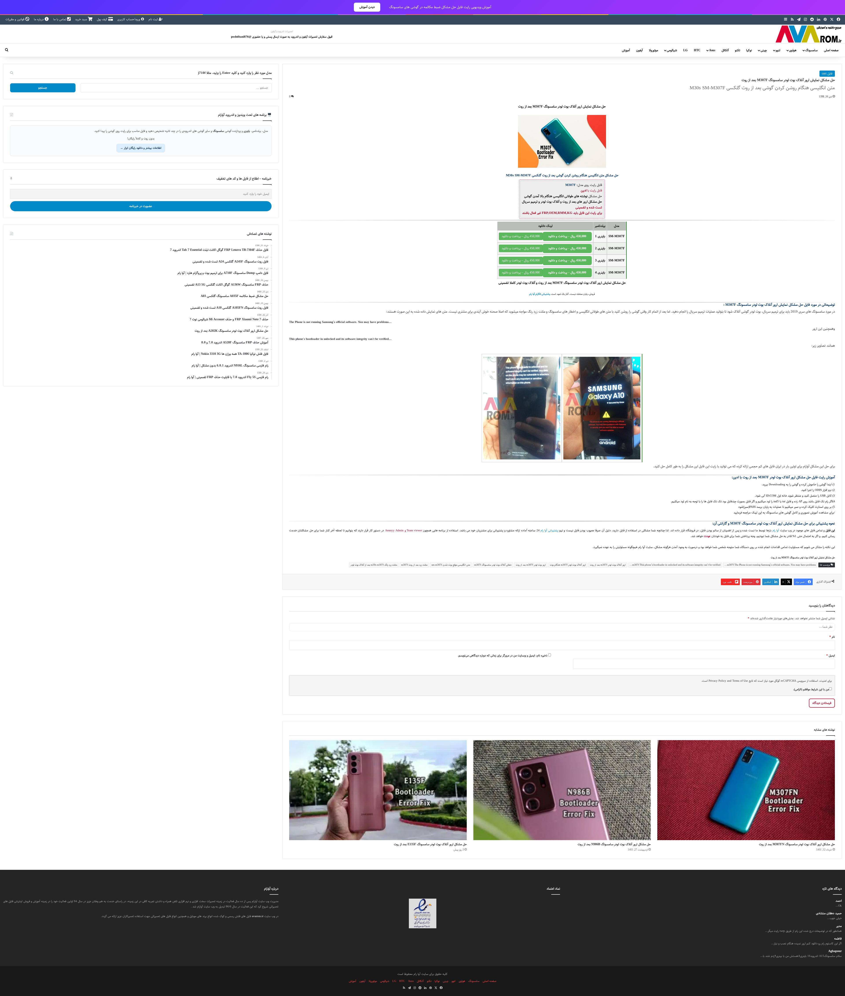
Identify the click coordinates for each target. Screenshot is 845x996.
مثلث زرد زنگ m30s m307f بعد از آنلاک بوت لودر (374, 565)
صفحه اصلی (831, 50)
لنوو (778, 50)
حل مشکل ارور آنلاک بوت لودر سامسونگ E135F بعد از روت (430, 844)
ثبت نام (154, 19)
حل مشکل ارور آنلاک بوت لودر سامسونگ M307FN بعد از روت (797, 844)
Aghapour (835, 951)
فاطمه (838, 938)
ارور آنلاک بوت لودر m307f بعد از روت (608, 565)
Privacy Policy (717, 681)
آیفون (639, 50)
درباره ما (39, 19)
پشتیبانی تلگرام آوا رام (539, 294)
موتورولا (653, 50)
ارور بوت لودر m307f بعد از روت (531, 565)
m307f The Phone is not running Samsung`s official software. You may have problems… (770, 565)
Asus (712, 50)
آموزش (626, 50)
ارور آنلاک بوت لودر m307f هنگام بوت (568, 565)
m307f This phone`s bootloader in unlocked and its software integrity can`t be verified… (675, 565)
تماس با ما (60, 19)
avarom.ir (257, 916)
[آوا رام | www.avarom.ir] (809, 34)
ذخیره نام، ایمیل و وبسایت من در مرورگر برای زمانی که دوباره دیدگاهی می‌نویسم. (502, 655)
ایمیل (830, 655)
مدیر (839, 926)
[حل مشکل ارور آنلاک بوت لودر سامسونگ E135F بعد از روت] (378, 790)
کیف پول (102, 19)
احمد (839, 901)
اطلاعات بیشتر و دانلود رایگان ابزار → (140, 148)
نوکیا (749, 50)
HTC (697, 50)
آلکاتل (725, 50)
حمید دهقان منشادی (829, 913)
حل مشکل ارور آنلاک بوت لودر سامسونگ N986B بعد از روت (614, 844)
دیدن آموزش (367, 7)
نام (832, 637)
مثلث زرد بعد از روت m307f (414, 565)
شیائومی (672, 50)
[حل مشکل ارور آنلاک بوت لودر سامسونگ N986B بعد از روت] (562, 790)
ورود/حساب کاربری (129, 19)
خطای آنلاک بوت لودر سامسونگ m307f (493, 565)
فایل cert (827, 73)
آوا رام (775, 530)
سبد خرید (81, 19)
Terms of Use (740, 681)
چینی (763, 50)
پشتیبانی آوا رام (549, 530)
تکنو (737, 50)
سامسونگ (811, 50)
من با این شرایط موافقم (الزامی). (811, 689)
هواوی (792, 50)
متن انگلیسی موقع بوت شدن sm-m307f (451, 565)
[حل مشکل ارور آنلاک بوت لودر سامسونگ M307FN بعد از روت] (746, 790)
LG (685, 50)
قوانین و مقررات (15, 19)
